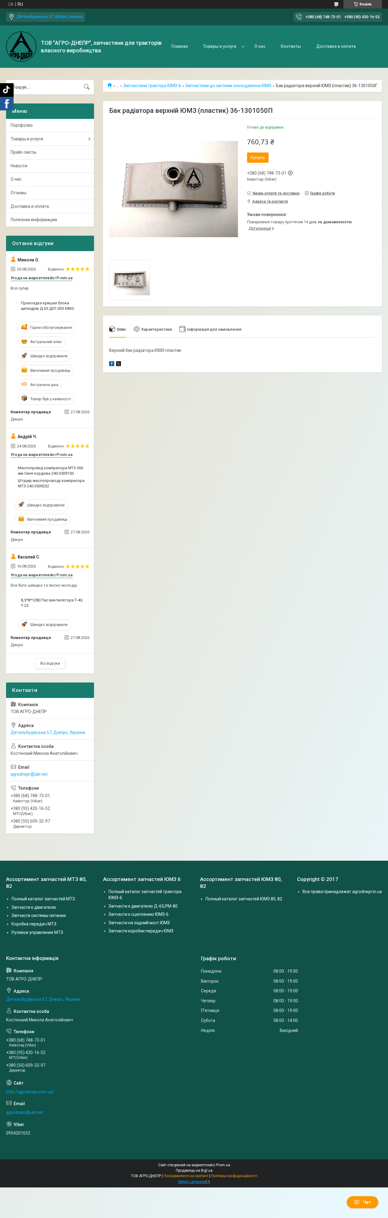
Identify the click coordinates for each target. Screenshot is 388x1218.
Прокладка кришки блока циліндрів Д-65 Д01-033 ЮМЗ (47, 306)
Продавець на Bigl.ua (194, 1170)
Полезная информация (34, 219)
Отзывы (18, 192)
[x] (118, 364)
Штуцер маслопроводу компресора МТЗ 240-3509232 (51, 483)
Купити (258, 157)
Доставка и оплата (336, 46)
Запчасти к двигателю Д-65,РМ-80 (143, 906)
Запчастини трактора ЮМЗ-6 (152, 85)
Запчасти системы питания (39, 915)
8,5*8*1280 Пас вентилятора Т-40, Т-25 (52, 603)
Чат (367, 1202)
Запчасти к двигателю (34, 907)
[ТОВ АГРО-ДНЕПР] (21, 46)
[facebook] (111, 364)
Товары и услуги (219, 46)
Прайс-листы (23, 152)
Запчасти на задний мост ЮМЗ (139, 922)
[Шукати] (86, 87)
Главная (179, 46)
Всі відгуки (50, 663)
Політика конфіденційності (234, 1176)
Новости (19, 165)
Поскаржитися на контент (186, 1176)
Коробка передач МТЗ (34, 924)
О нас (260, 46)
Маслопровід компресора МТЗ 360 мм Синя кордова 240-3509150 (50, 471)
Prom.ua (223, 1165)
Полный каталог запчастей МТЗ (43, 898)
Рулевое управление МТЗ (37, 932)
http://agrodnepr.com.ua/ (30, 1091)
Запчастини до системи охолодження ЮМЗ (228, 85)
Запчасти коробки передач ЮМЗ (141, 930)
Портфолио (22, 125)
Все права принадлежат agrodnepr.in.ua (342, 891)
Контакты (291, 46)
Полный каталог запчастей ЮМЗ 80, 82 (244, 898)
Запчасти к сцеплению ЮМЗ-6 (139, 914)
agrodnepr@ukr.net (29, 774)
